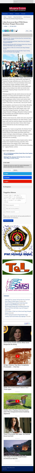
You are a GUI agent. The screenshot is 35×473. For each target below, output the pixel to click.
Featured (9, 17)
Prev (27, 30)
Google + (6, 181)
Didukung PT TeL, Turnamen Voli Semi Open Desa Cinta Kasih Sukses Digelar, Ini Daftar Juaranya (17, 157)
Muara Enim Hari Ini (18, 17)
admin (5, 26)
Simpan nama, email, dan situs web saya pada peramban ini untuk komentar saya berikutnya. (17, 216)
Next (31, 30)
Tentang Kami (5, 13)
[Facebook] (27, 469)
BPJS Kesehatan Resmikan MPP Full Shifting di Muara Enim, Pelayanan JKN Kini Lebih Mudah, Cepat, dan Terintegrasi (17, 45)
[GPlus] (29, 469)
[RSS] (32, 469)
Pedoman (11, 13)
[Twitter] (25, 469)
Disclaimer (17, 13)
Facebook (6, 177)
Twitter (6, 173)
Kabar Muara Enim (11, 467)
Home (5, 17)
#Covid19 (23, 13)
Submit (15, 170)
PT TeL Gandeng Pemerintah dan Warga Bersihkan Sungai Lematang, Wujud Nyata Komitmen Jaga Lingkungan (16, 51)
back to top (4, 468)
